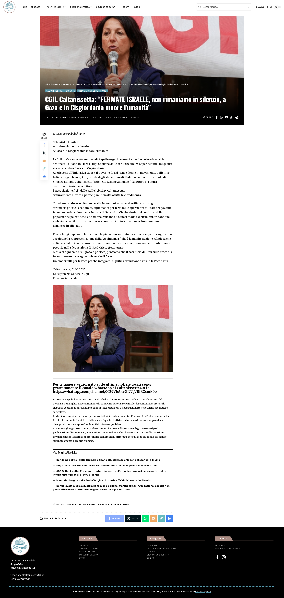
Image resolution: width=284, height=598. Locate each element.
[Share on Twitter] (44, 153)
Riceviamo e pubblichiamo (92, 90)
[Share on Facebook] (216, 117)
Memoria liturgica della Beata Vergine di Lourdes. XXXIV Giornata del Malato (103, 480)
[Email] (226, 117)
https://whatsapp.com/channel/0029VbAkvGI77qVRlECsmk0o (105, 392)
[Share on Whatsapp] (221, 117)
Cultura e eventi (86, 504)
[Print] (236, 117)
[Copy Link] (231, 117)
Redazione (61, 117)
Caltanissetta (54, 90)
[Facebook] (267, 7)
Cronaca (70, 90)
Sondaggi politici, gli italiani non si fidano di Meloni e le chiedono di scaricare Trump (108, 460)
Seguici (260, 7)
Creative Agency (203, 591)
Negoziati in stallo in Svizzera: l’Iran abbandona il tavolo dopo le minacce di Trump (107, 465)
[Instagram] (270, 7)
